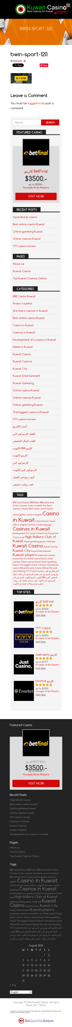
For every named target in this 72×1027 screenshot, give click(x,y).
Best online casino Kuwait (29, 224)
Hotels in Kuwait (23, 347)
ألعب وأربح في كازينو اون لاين (39, 928)
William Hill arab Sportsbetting (47, 924)
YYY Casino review (35, 571)
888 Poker (34, 502)
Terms (42, 1005)
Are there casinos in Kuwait (30, 310)
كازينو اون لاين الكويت (25, 470)
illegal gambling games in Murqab (39, 541)
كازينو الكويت (20, 455)
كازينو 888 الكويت (22, 448)
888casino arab (47, 502)
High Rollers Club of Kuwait (36, 897)
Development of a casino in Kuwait (34, 339)
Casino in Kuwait (23, 325)
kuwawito (17, 61)
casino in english (34, 514)
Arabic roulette (22, 303)
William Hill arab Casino (31, 568)
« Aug (13, 985)
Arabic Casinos (20, 505)
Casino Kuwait (42, 521)
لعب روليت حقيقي (23, 484)
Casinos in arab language (39, 525)
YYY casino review (24, 246)
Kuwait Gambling (23, 383)
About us (18, 264)
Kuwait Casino (22, 271)
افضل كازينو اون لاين (24, 433)
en (46, 533)
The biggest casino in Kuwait (31, 412)
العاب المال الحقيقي (24, 441)
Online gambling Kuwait (28, 231)
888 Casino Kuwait (24, 296)
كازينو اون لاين (20, 462)
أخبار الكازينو (20, 426)
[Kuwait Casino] (41, 14)
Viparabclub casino (25, 217)
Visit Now (36, 196)
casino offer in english (34, 885)
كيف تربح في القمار (23, 477)
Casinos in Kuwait (24, 332)
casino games (19, 514)
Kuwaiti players (25, 555)
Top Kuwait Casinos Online (29, 278)
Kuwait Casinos (22, 361)
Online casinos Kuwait (27, 238)
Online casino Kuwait (26, 390)
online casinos (16, 917)
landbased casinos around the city (26, 913)
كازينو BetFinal (36, 171)
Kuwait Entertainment (26, 376)
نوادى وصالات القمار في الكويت (25, 583)
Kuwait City (20, 368)
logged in (34, 103)
